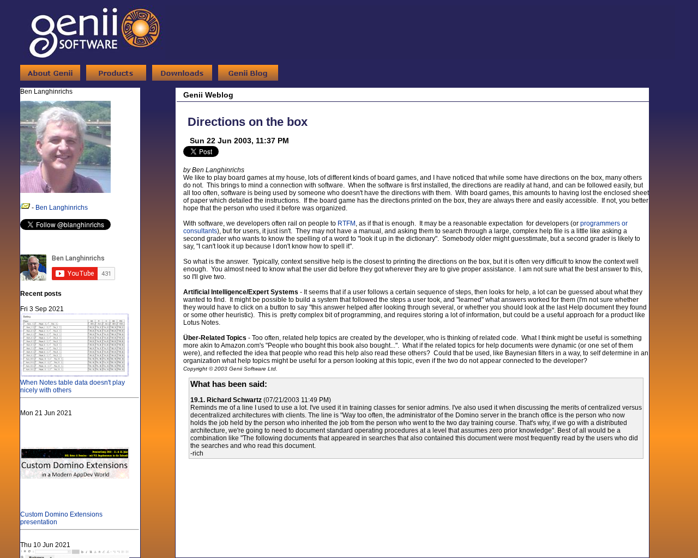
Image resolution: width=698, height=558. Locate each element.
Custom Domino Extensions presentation (61, 518)
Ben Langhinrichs (61, 207)
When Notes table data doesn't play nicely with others (72, 386)
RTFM (347, 223)
